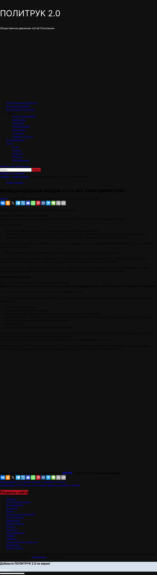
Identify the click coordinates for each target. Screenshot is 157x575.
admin (4, 198)
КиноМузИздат (21, 126)
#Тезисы (17, 157)
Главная (5, 176)
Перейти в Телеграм (12, 173)
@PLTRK (67, 473)
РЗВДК (10, 536)
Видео (10, 511)
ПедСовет (18, 123)
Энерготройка (20, 176)
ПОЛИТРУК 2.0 (30, 13)
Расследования (15, 140)
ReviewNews (39, 557)
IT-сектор (18, 133)
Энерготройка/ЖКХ (24, 116)
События (17, 153)
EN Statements (21, 160)
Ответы (16, 150)
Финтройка (19, 130)
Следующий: (40, 485)
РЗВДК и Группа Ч (23, 136)
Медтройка (19, 119)
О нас (9, 143)
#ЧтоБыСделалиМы (18, 106)
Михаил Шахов (15, 523)
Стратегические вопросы (21, 103)
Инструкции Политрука (20, 109)
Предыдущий (33, 481)
